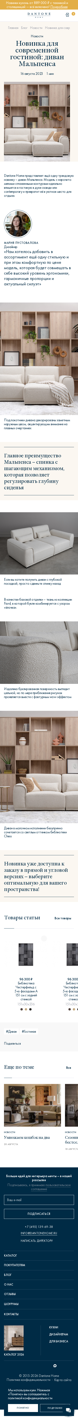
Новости (36, 28)
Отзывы (10, 1294)
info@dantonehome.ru (39, 1233)
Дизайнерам (58, 1334)
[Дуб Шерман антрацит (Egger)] (21, 1009)
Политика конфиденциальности (28, 1380)
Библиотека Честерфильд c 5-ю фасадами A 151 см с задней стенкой (26, 991)
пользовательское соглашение (50, 1187)
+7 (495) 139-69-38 (39, 1227)
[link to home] (39, 15)
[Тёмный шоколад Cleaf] (30, 1009)
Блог (24, 28)
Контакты (11, 1314)
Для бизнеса (58, 1341)
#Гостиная (29, 1031)
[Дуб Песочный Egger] (26, 1009)
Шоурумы (11, 1304)
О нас (8, 1284)
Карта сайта (62, 1380)
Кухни (53, 1327)
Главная (13, 28)
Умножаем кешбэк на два (27, 1137)
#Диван (11, 1031)
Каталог (10, 1255)
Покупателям (14, 1265)
